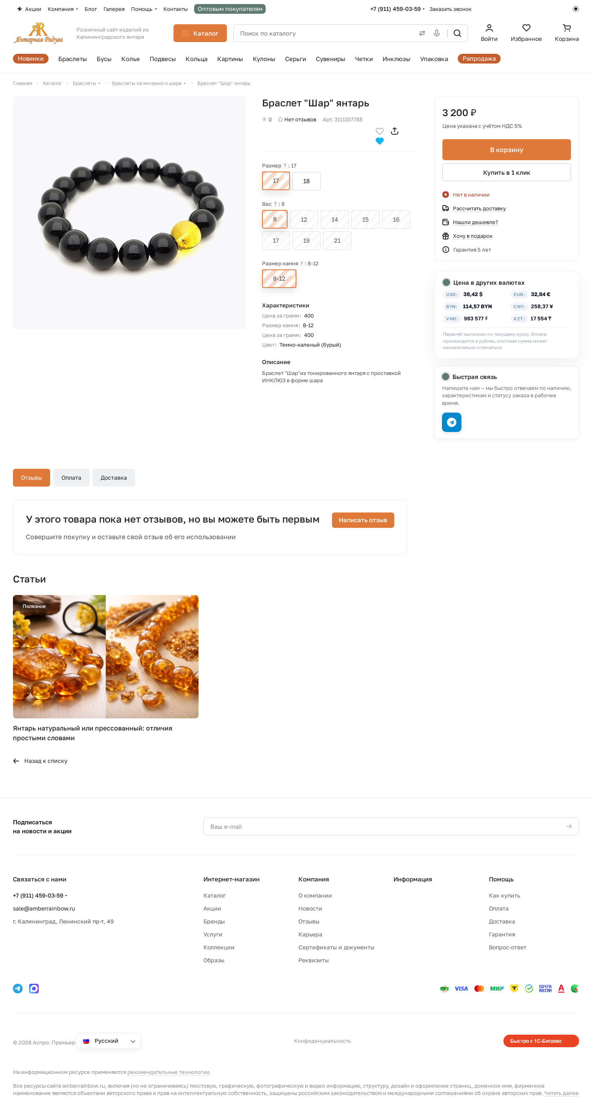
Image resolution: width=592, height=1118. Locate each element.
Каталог (214, 895)
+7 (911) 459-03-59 (395, 8)
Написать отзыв (363, 519)
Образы (213, 960)
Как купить (504, 895)
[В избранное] (379, 130)
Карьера (310, 934)
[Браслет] (129, 212)
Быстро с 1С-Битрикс (536, 1040)
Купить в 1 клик (507, 172)
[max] (34, 988)
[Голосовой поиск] (438, 33)
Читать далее (561, 1093)
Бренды (214, 921)
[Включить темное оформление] (576, 9)
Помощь (501, 879)
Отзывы (31, 477)
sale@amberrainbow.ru (44, 908)
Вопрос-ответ (507, 947)
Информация (412, 879)
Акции (212, 908)
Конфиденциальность (322, 1041)
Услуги (212, 934)
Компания (313, 879)
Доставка (114, 477)
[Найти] (457, 33)
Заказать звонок (450, 9)
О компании (315, 895)
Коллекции (219, 947)
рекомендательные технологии (168, 1072)
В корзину (506, 150)
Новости (310, 908)
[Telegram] (18, 988)
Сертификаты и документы (336, 947)
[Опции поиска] (420, 33)
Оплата (71, 477)
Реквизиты (313, 960)
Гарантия (502, 934)
